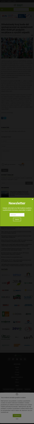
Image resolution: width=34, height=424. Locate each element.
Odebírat (17, 219)
